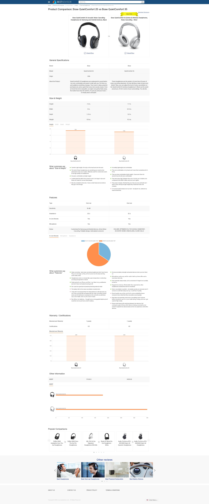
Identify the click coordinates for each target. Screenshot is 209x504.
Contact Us (71, 490)
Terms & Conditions (113, 490)
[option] (65, 441)
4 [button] (101, 452)
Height (51, 124)
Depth (62, 124)
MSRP (51, 384)
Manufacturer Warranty (56, 331)
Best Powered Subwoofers (114, 479)
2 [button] (96, 452)
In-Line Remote (53, 236)
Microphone (63, 236)
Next (148, 440)
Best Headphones (63, 479)
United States (152, 500)
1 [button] (94, 452)
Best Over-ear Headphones (90, 479)
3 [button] (99, 452)
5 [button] (104, 452)
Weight (68, 124)
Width (57, 124)
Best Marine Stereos (136, 479)
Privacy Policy (92, 490)
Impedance (72, 236)
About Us (51, 490)
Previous (49, 440)
